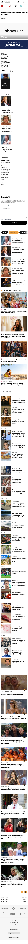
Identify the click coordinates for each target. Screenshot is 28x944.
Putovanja (24, 5)
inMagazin (4, 901)
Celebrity (24, 897)
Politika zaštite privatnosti (14, 927)
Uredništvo (14, 920)
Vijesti (12, 5)
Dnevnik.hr (5, 5)
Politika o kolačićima (14, 929)
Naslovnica (4, 897)
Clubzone (24, 901)
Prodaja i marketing (14, 922)
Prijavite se (14, 222)
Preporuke (24, 899)
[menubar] (24, 2)
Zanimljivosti (5, 899)
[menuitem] (24, 2)
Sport (18, 5)
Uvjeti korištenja (14, 924)
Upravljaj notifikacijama (15, 933)
